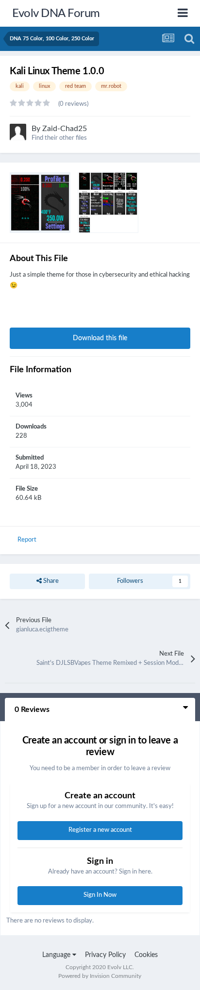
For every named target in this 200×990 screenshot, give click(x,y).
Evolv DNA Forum (56, 13)
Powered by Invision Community (99, 976)
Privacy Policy (105, 955)
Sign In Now (100, 895)
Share (50, 581)
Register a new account (100, 830)
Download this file (100, 338)
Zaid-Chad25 (64, 128)
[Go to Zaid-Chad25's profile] (18, 132)
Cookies (146, 955)
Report (26, 540)
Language (57, 955)
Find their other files (59, 138)
